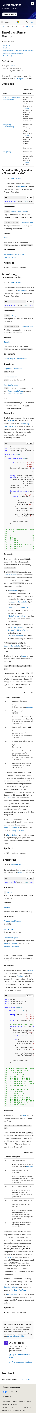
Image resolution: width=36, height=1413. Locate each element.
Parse (23, 656)
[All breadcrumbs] (3, 26)
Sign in (32, 22)
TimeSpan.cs (15, 178)
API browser (11, 26)
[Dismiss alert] (32, 3)
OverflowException (11, 385)
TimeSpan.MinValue (15, 391)
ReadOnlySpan (16, 211)
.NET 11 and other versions (16, 268)
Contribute (5, 1404)
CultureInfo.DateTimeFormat (19, 607)
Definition (6, 45)
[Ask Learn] (23, 26)
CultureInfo (10, 421)
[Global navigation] (2, 22)
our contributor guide (15, 1336)
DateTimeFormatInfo (19, 602)
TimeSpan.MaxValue (15, 394)
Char (25, 211)
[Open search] (27, 22)
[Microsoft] (18, 22)
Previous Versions (19, 1401)
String (13, 315)
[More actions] (32, 26)
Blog (28, 1401)
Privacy (13, 1404)
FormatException (10, 377)
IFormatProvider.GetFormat (18, 630)
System (13, 66)
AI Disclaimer (6, 1401)
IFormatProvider (26, 222)
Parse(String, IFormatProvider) (13, 53)
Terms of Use (26, 1407)
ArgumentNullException (13, 368)
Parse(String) (7, 56)
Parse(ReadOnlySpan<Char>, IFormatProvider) (18, 50)
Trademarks (6, 1410)
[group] (19, 201)
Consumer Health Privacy (10, 1407)
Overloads (6, 48)
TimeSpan (19, 79)
